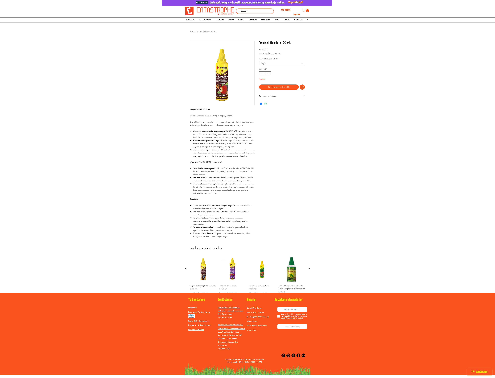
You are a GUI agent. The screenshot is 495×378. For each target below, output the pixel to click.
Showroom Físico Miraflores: (230, 325)
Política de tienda (196, 330)
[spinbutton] (265, 74)
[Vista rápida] (203, 268)
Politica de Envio (275, 53)
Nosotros (192, 308)
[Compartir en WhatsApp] (265, 103)
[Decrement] (261, 74)
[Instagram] (288, 355)
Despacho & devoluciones (199, 325)
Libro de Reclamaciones (198, 321)
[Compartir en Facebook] (260, 103)
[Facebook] (298, 355)
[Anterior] (185, 268)
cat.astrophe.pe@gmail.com (231, 311)
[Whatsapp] (283, 355)
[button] (306, 10)
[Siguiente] (309, 268)
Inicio (192, 31)
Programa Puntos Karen (199, 312)
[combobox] (282, 63)
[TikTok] (293, 355)
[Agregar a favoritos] (302, 87)
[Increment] (269, 74)
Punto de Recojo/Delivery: (269, 58)
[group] (247, 276)
